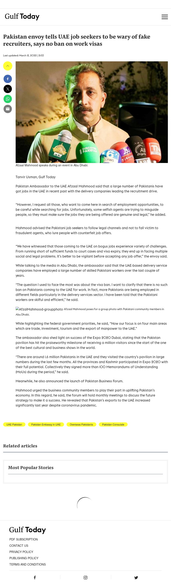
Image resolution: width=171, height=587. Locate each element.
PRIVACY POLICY (21, 552)
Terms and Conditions (27, 564)
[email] (8, 109)
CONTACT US (18, 545)
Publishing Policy (23, 558)
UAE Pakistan (14, 424)
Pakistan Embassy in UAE (46, 424)
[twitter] (8, 89)
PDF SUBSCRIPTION (23, 539)
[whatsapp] (8, 99)
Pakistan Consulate (113, 424)
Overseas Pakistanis (81, 424)
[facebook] (8, 79)
